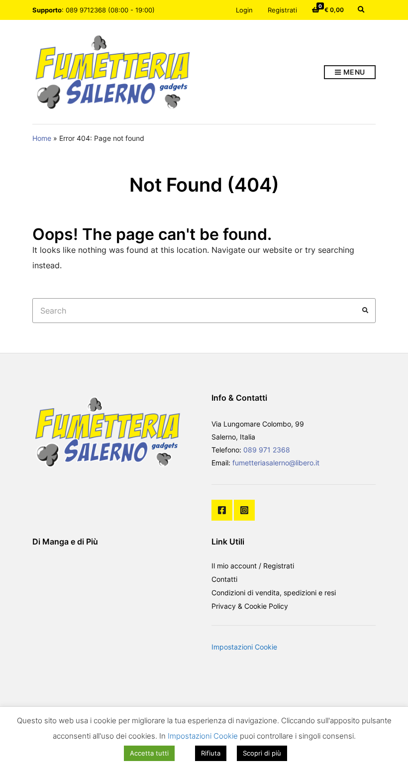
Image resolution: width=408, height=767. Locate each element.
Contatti (224, 579)
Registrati (282, 10)
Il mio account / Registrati (252, 565)
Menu (353, 72)
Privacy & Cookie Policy (249, 606)
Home (41, 138)
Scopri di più (262, 753)
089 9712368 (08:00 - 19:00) (110, 10)
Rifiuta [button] (210, 753)
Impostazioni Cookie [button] (244, 647)
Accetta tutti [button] (149, 753)
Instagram (244, 510)
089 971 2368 (266, 449)
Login (244, 10)
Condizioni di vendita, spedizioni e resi (273, 592)
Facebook (221, 510)
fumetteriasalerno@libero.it (275, 462)
